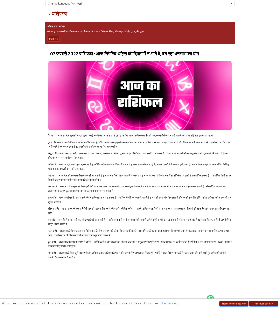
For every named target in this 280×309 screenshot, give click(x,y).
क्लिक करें (53, 38)
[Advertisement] (140, 287)
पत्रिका (59, 14)
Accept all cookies (264, 303)
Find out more (170, 303)
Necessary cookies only (234, 303)
